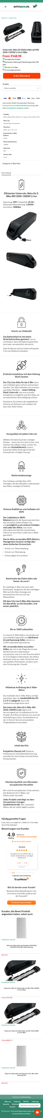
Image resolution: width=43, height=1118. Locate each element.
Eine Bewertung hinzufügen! (21, 903)
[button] (12, 841)
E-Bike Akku (12, 18)
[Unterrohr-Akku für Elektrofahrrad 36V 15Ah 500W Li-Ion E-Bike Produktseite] (21, 1013)
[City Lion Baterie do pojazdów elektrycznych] (21, 7)
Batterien (5, 18)
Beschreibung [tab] (6, 173)
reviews (27, 837)
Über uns (7, 1101)
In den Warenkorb (21, 75)
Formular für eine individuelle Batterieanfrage (19, 105)
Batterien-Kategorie (16, 108)
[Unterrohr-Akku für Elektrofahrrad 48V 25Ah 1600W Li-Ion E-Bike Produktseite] (21, 970)
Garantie (6, 1104)
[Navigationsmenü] (5, 6)
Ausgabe (6, 84)
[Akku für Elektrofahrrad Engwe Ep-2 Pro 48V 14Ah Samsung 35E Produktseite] (21, 1056)
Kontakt (12, 1107)
